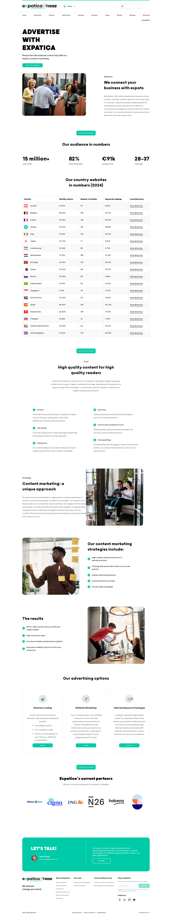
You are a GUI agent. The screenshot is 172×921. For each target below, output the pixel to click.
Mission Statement (62, 895)
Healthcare (66, 15)
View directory (136, 206)
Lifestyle (94, 15)
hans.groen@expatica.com (48, 859)
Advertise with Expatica (82, 882)
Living (107, 15)
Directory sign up (80, 885)
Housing (81, 15)
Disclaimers (146, 20)
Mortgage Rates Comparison (104, 885)
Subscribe (144, 885)
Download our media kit (86, 133)
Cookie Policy (101, 912)
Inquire (86, 745)
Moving (119, 15)
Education (37, 15)
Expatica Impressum (63, 892)
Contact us (129, 745)
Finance (51, 15)
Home (24, 15)
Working (132, 15)
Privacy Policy (132, 891)
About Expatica (61, 882)
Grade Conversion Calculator (104, 882)
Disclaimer (59, 898)
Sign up (42, 745)
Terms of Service (89, 912)
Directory (146, 15)
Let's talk (101, 861)
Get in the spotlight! (32, 65)
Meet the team (61, 885)
